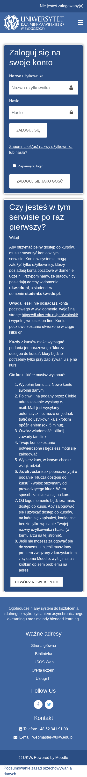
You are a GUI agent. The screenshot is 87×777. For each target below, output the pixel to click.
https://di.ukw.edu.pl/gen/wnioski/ (50, 315)
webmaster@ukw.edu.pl (51, 570)
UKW (27, 757)
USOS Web (44, 662)
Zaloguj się (28, 130)
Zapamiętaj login (31, 166)
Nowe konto (62, 384)
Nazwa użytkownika (26, 76)
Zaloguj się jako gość (40, 181)
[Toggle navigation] (80, 22)
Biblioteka (43, 654)
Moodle (61, 757)
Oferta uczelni (43, 670)
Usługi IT (43, 678)
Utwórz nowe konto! (36, 582)
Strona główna (43, 646)
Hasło (14, 101)
